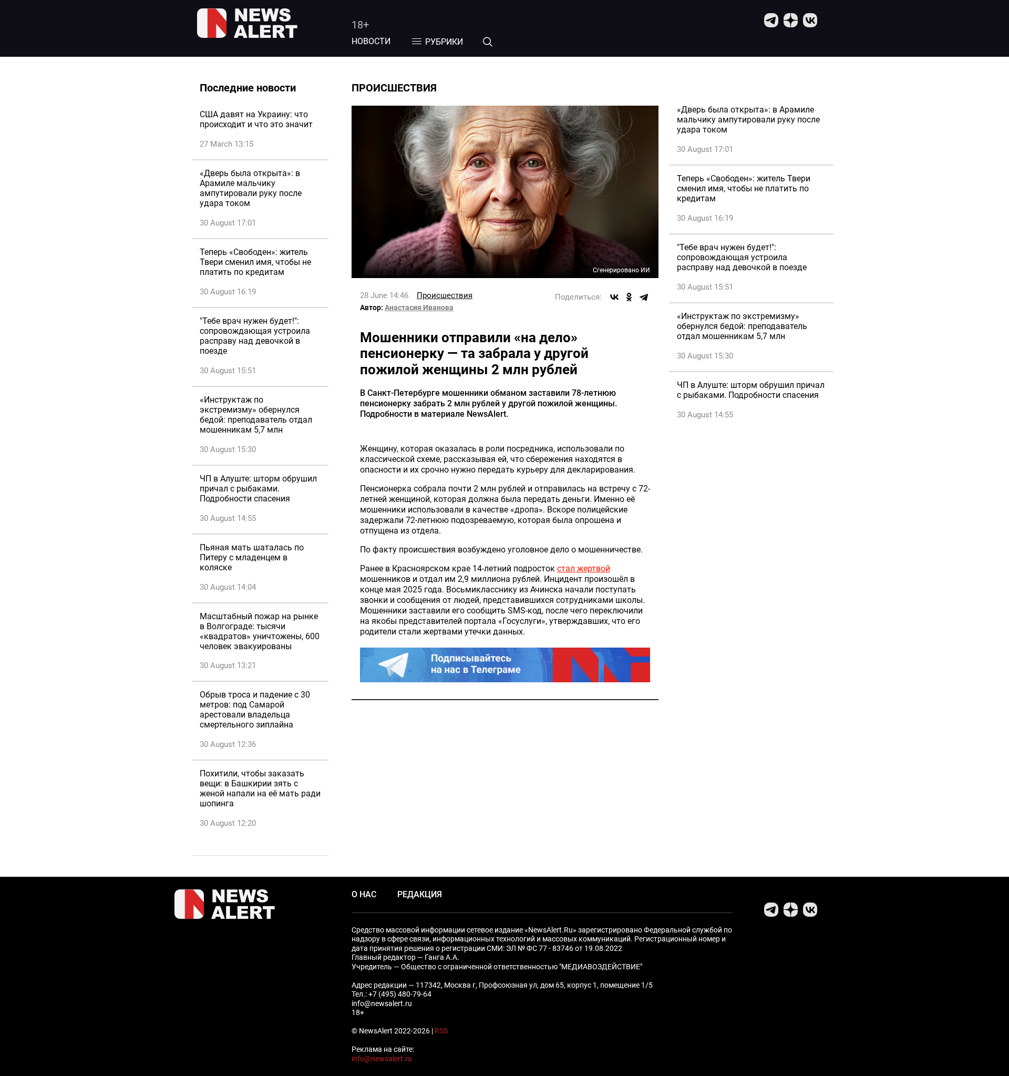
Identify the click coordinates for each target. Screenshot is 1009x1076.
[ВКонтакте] (614, 297)
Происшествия (444, 295)
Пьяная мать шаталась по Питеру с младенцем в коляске (252, 557)
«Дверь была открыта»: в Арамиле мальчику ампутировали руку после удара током (251, 188)
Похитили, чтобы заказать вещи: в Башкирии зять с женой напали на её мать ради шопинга (260, 788)
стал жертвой (583, 568)
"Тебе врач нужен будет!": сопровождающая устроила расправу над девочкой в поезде (255, 336)
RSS (441, 1031)
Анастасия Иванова (419, 307)
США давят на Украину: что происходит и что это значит (256, 119)
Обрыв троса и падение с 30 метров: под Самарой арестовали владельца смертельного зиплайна (255, 710)
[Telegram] (643, 297)
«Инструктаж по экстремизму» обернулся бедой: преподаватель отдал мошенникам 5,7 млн (256, 415)
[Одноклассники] (629, 297)
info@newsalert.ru (382, 1058)
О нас (364, 894)
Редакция (419, 894)
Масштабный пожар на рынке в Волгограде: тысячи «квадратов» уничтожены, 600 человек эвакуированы (260, 631)
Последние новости (248, 87)
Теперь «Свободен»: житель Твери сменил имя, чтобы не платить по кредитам (255, 262)
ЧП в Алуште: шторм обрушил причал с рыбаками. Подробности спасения (258, 489)
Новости (371, 41)
